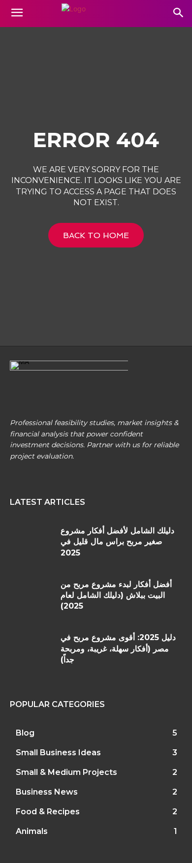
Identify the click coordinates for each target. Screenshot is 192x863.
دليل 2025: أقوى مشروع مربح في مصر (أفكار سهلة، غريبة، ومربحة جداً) (118, 648)
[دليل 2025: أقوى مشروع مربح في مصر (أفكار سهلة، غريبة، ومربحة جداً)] (31, 650)
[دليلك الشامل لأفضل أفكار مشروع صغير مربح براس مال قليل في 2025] (31, 543)
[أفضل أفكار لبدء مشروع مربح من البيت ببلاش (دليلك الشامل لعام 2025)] (31, 597)
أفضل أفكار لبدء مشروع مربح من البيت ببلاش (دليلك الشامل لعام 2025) (116, 595)
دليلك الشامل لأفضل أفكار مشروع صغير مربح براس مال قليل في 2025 (117, 541)
